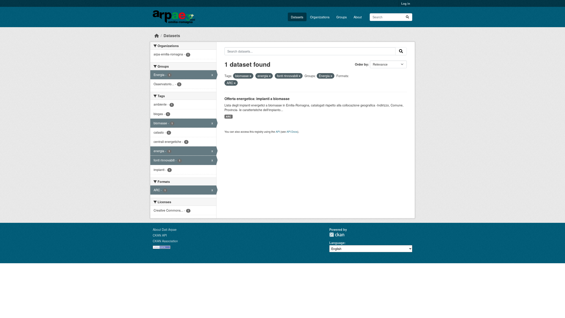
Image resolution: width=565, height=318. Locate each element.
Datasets (297, 17)
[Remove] (250, 76)
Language (337, 242)
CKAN (336, 234)
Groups (341, 17)
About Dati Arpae (165, 229)
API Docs (292, 131)
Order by (361, 64)
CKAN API (160, 235)
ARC (228, 116)
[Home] (156, 35)
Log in (405, 3)
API (278, 131)
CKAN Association (165, 241)
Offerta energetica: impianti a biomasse (257, 98)
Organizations (320, 17)
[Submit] (407, 17)
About (358, 17)
